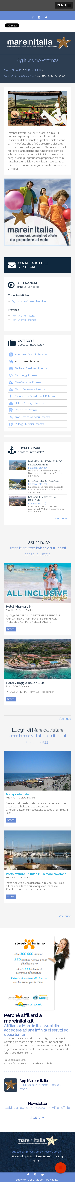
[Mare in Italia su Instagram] (39, 17)
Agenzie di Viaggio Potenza (31, 354)
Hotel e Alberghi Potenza (29, 403)
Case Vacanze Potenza (28, 382)
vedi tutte (61, 518)
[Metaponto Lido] (37, 788)
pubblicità (18, 1151)
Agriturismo (33, 70)
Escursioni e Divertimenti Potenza (35, 396)
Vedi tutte (65, 718)
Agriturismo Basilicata (19, 75)
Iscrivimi (37, 1118)
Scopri (11, 629)
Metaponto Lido (17, 794)
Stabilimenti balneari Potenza (32, 417)
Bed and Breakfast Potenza (31, 368)
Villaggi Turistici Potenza (29, 423)
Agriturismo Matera (23, 315)
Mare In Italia (12, 70)
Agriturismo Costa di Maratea (29, 301)
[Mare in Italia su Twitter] (46, 17)
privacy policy (34, 1151)
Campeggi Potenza (26, 375)
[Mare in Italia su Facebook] (33, 17)
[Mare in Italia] (37, 48)
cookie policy (53, 1151)
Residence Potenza (26, 410)
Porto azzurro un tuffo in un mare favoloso (36, 874)
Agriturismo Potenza (24, 319)
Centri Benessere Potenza (30, 389)
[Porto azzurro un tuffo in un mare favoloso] (37, 868)
